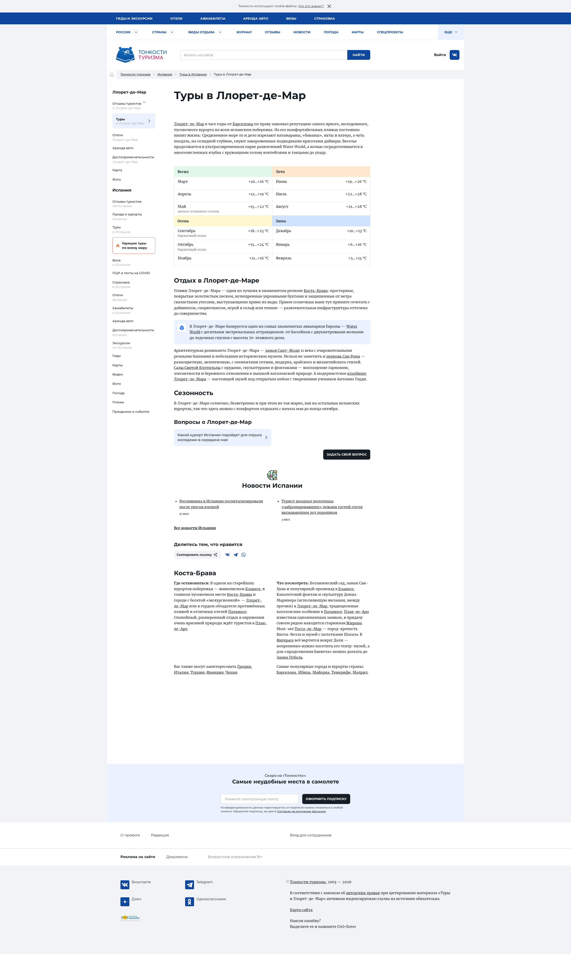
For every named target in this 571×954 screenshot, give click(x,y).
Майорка (320, 672)
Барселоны (243, 124)
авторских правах (363, 893)
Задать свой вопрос (347, 454)
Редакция (160, 835)
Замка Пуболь (289, 657)
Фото (116, 179)
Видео (117, 374)
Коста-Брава (316, 290)
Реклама (137, 857)
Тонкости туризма (135, 74)
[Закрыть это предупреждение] (329, 6)
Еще (449, 32)
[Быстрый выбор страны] (172, 32)
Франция (215, 672)
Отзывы (272, 32)
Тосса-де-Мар (308, 629)
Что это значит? (311, 6)
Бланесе (253, 589)
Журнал (244, 32)
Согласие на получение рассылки (301, 811)
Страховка (324, 19)
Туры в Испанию (193, 74)
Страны (159, 32)
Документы (177, 857)
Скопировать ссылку (194, 555)
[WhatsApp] (244, 555)
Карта (117, 170)
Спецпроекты (390, 32)
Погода (331, 32)
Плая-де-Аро (356, 611)
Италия (181, 672)
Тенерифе (341, 672)
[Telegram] (236, 555)
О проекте (130, 835)
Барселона (286, 672)
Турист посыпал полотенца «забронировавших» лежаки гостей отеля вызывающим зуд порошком (321, 507)
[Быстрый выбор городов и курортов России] (136, 32)
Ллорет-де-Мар (129, 92)
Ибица (304, 672)
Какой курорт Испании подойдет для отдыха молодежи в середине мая (220, 437)
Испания (164, 74)
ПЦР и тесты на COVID (131, 273)
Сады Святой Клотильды (197, 367)
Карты (358, 32)
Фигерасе (285, 640)
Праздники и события (130, 412)
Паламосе (237, 611)
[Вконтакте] (227, 555)
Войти (440, 55)
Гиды (116, 356)
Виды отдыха (201, 32)
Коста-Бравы (239, 594)
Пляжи (118, 402)
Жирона (354, 623)
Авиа (212, 19)
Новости (302, 32)
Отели (176, 19)
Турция (197, 672)
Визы (291, 19)
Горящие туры (134, 245)
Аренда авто (255, 19)
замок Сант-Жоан (282, 350)
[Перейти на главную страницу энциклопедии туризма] (141, 55)
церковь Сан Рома (343, 356)
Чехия (231, 672)
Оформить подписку (326, 799)
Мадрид (360, 672)
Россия (123, 32)
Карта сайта (301, 910)
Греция (244, 666)
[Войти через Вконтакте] (454, 55)
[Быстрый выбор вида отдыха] (220, 32)
